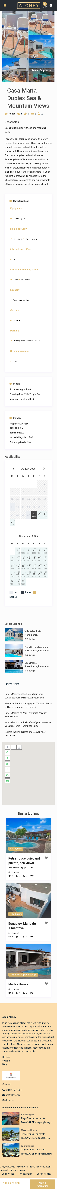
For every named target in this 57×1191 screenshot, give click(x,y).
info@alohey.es (12, 1095)
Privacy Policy (25, 1174)
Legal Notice (8, 1174)
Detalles (17, 418)
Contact (6, 1057)
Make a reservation (42, 1184)
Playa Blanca (31, 635)
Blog (4, 1064)
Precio (16, 383)
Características (21, 201)
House (12, 113)
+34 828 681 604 (13, 1090)
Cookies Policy (44, 1174)
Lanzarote (43, 650)
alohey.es (9, 1100)
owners (6, 1060)
